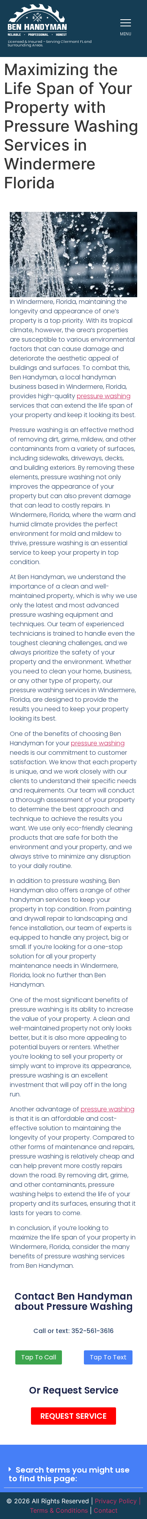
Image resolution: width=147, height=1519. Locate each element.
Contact (106, 1510)
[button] (73, 1474)
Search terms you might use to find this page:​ (69, 1474)
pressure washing (104, 396)
